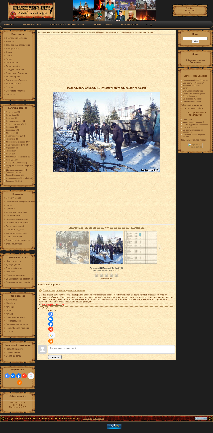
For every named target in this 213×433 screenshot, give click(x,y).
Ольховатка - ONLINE (192, 101)
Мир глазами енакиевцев (16, 157)
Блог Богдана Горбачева (193, 91)
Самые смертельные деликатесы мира (64, 290)
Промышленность (13, 121)
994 (115, 227)
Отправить (55, 357)
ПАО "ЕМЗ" (187, 119)
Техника (9, 151)
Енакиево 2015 (12, 181)
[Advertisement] (106, 60)
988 (90, 227)
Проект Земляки (190, 96)
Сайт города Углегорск (192, 99)
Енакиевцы (10, 130)
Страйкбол (10, 148)
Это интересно (129, 24)
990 (98, 227)
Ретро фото (11, 115)
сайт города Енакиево (93, 418)
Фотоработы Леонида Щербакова (20, 166)
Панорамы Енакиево (15, 163)
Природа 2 (10, 160)
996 (123, 227)
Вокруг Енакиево (13, 175)
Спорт (8, 154)
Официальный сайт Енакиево (195, 80)
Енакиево (66, 32)
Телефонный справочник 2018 (67, 24)
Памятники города (14, 136)
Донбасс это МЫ (102, 24)
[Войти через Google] (30, 375)
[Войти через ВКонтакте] (12, 375)
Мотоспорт (10, 133)
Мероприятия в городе (15, 142)
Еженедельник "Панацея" (193, 83)
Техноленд (10, 139)
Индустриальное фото (15, 145)
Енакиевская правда (191, 86)
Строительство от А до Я (193, 122)
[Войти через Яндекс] (24, 375)
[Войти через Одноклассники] (19, 382)
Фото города (11, 112)
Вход (149, 24)
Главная (9, 24)
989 (94, 227)
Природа (9, 118)
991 (102, 227)
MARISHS (116, 270)
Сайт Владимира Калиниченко (195, 125)
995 (119, 227)
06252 (185, 88)
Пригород (10, 127)
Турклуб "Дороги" (190, 127)
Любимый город (31, 24)
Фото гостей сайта (14, 124)
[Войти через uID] (7, 375)
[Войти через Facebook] (18, 375)
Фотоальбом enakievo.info (17, 178)
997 (127, 227)
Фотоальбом (54, 32)
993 (111, 227)
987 (86, 227)
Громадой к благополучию (194, 94)
